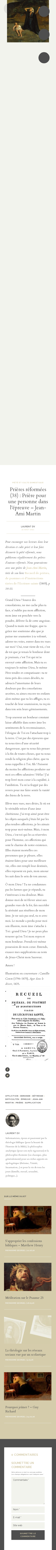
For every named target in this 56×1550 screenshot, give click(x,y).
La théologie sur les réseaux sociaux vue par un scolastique (25, 1352)
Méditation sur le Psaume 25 (24, 1298)
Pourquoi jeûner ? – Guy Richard (22, 1409)
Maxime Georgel (17, 1250)
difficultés (12, 1099)
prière (19, 1103)
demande (25, 1096)
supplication (33, 1103)
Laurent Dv (13, 1133)
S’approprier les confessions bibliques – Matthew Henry (24, 1243)
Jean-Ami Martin (36, 568)
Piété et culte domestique (28, 482)
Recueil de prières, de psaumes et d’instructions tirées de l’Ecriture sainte (27, 578)
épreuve (26, 1099)
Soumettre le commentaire (28, 1535)
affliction (11, 1096)
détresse (37, 1096)
